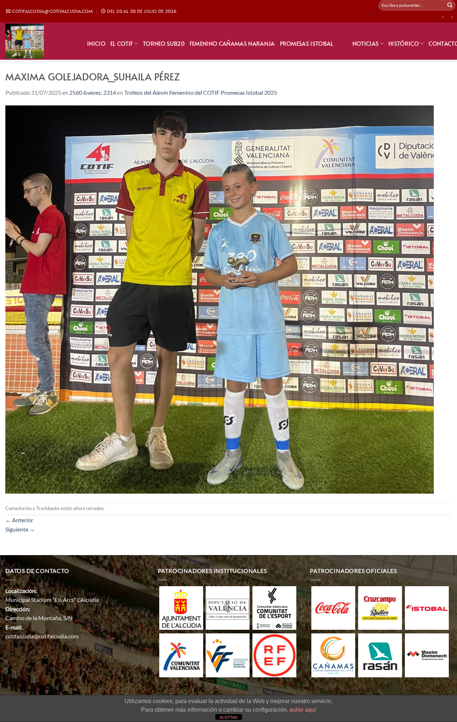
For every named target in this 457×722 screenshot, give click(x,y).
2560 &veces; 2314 (92, 92)
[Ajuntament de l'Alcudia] (181, 607)
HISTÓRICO (403, 43)
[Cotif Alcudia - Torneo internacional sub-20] (40, 41)
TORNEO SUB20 (164, 43)
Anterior (19, 519)
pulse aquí (303, 710)
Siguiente (20, 529)
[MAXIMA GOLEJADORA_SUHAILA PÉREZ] (219, 298)
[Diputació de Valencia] (228, 607)
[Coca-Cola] (333, 607)
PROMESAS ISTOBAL (306, 43)
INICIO (96, 43)
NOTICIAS (365, 43)
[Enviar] (450, 5)
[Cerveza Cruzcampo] (380, 607)
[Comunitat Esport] (274, 607)
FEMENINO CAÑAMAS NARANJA (232, 43)
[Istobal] (427, 607)
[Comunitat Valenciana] (181, 654)
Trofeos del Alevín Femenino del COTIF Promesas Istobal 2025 (200, 92)
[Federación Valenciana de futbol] (228, 654)
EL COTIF (121, 43)
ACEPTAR (228, 717)
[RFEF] (274, 654)
